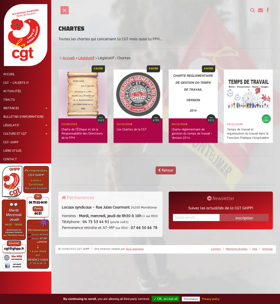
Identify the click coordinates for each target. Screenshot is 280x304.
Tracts (9, 99)
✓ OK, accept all (166, 299)
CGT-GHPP (10, 142)
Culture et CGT (15, 134)
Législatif (11, 125)
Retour (167, 170)
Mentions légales (236, 248)
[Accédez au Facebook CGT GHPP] (268, 10)
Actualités (12, 91)
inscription (244, 218)
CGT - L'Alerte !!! (15, 82)
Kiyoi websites (135, 248)
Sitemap (267, 248)
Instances (11, 108)
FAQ (254, 248)
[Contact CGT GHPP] (260, 10)
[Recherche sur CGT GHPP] (252, 10)
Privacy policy (211, 299)
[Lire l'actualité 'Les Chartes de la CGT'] (138, 93)
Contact (10, 159)
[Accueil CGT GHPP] (24, 35)
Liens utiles (12, 151)
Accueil (9, 74)
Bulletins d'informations (23, 117)
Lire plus (46, 109)
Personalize (191, 299)
